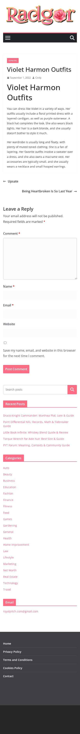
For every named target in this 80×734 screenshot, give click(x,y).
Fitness (7, 506)
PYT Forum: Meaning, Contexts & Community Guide (36, 445)
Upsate (13, 181)
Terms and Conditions (17, 660)
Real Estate (10, 576)
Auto (6, 468)
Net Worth (10, 570)
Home (7, 643)
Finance (8, 500)
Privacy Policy (12, 652)
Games (7, 519)
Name (9, 286)
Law (5, 551)
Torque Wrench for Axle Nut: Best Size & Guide (33, 439)
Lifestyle (8, 557)
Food (6, 512)
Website (9, 324)
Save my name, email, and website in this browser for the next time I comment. (39, 353)
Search (72, 389)
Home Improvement (16, 544)
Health (7, 538)
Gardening (10, 525)
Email (8, 305)
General (13, 60)
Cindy (38, 77)
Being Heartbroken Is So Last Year (47, 191)
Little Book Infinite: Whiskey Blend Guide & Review (35, 432)
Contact (8, 676)
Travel (7, 589)
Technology (10, 583)
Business (9, 480)
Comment (11, 233)
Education (9, 487)
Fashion (8, 493)
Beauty (7, 474)
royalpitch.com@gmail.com (20, 611)
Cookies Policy (12, 668)
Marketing (9, 564)
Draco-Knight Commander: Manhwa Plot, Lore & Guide (38, 415)
